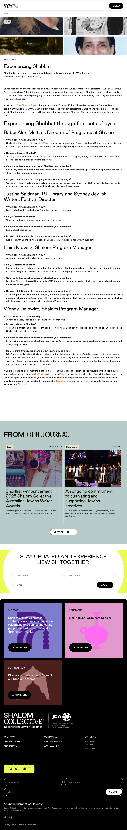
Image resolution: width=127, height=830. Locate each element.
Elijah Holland (63, 381)
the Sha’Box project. (57, 301)
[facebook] (5, 817)
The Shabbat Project (28, 105)
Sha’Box (38, 374)
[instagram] (10, 817)
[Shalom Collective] (11, 6)
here (88, 381)
